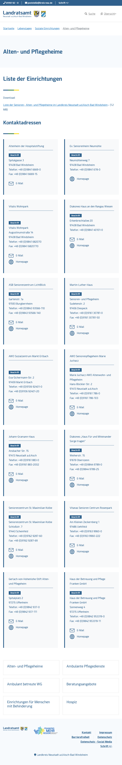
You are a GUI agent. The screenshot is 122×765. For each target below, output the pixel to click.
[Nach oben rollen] (115, 758)
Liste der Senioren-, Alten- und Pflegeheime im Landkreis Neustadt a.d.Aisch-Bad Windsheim (55, 104)
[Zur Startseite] (24, 14)
